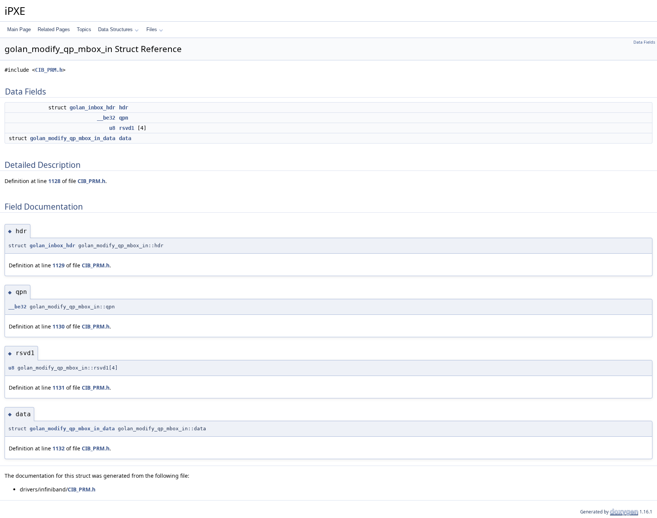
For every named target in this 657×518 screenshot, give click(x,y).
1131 (58, 387)
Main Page (19, 29)
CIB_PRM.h (48, 70)
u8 (112, 128)
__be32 (106, 118)
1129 (58, 265)
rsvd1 (126, 128)
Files (151, 29)
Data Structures (115, 29)
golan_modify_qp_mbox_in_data (72, 138)
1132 (58, 448)
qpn (123, 118)
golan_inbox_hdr (92, 107)
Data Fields (644, 42)
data (125, 138)
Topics (84, 29)
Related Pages (54, 29)
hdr (123, 107)
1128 (54, 181)
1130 (58, 326)
